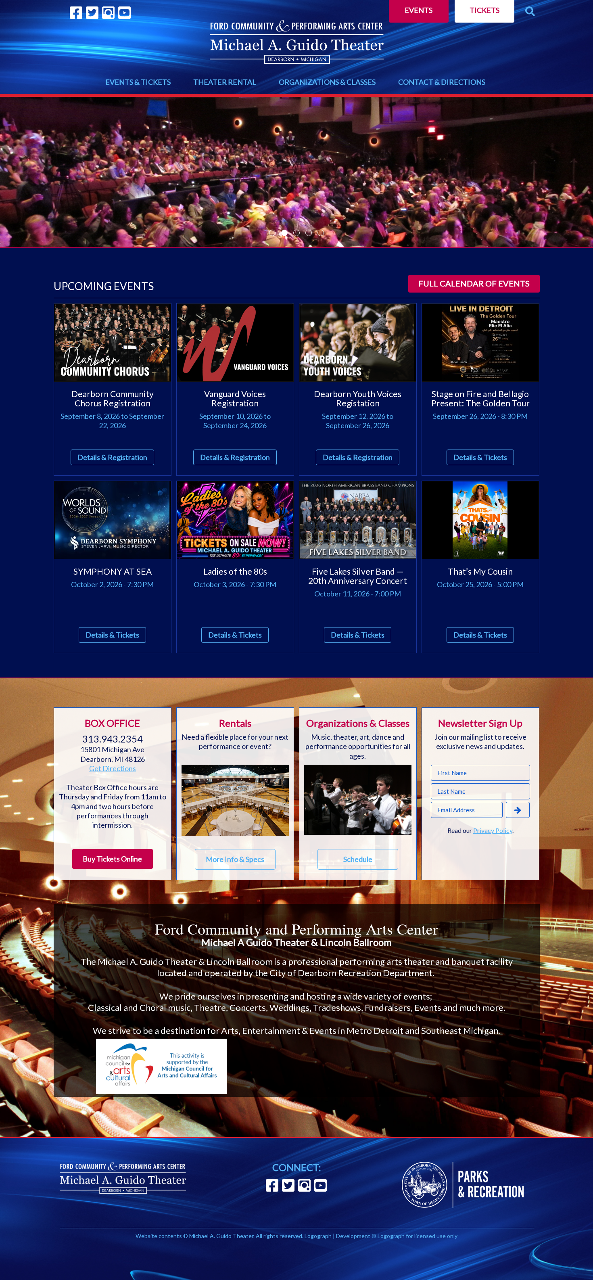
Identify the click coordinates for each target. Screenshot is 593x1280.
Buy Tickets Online (112, 858)
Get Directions (112, 768)
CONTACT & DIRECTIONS (441, 81)
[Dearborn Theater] (297, 42)
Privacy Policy (492, 830)
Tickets (484, 10)
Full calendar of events (474, 283)
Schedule (357, 859)
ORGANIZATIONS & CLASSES (327, 81)
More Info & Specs (235, 859)
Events (418, 10)
